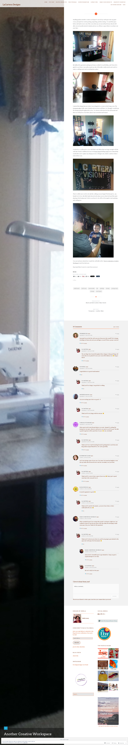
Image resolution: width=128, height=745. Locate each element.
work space (98, 291)
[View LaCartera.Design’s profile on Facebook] (98, 614)
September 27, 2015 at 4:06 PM (88, 410)
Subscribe (76, 642)
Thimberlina (84, 333)
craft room (83, 288)
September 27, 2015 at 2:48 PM (86, 368)
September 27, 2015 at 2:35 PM (86, 335)
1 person (85, 343)
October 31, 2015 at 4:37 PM (90, 551)
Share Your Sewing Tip (106, 2)
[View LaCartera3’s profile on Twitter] (99, 614)
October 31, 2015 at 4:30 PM (87, 536)
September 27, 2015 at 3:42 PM (86, 396)
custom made (91, 288)
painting (102, 288)
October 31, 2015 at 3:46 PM (85, 518)
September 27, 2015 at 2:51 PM (88, 382)
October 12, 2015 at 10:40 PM (87, 502)
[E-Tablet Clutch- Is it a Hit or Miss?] (103, 664)
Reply (118, 333)
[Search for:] (83, 694)
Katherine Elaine (85, 455)
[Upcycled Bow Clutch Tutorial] (113, 676)
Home (45, 2)
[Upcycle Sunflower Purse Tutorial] (103, 676)
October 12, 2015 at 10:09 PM (85, 488)
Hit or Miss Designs (116, 4)
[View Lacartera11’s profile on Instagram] (101, 614)
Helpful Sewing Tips (61, 2)
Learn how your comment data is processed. (101, 599)
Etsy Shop (51, 2)
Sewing (107, 288)
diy (97, 288)
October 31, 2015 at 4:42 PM (90, 567)
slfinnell (83, 366)
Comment (114, 596)
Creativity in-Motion (119, 2)
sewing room (115, 288)
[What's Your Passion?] (103, 687)
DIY (6, 728)
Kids (124, 4)
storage (92, 291)
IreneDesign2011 (85, 394)
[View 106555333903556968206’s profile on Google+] (104, 614)
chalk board (76, 288)
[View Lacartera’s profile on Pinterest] (103, 614)
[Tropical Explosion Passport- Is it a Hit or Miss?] (113, 653)
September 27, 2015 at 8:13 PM (86, 424)
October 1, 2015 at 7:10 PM (87, 473)
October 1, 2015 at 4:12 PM (85, 457)
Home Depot (97, 151)
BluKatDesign (84, 487)
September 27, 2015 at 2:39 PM (88, 351)
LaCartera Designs (11, 4)
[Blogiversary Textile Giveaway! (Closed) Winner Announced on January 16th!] (103, 653)
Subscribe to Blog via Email (83, 628)
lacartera (85, 349)
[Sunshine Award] (113, 664)
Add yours (116, 326)
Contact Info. (94, 2)
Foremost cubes (77, 108)
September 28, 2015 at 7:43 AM (88, 441)
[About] (113, 687)
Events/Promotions (83, 2)
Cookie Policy (25, 742)
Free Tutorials (72, 2)
